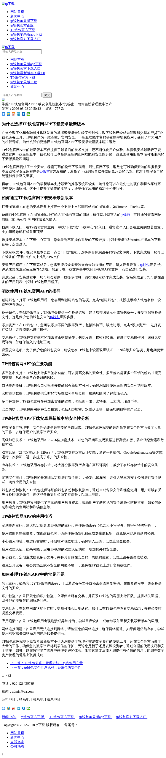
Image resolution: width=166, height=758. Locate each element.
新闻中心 (17, 16)
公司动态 (17, 746)
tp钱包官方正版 (22, 25)
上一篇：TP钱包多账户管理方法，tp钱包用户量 (46, 663)
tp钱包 (44, 171)
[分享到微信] (28, 114)
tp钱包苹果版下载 (23, 21)
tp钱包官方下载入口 (25, 39)
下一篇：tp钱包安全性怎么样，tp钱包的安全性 (45, 667)
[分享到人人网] (23, 114)
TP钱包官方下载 (22, 30)
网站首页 (17, 12)
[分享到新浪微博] (13, 114)
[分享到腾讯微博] (18, 114)
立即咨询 (17, 742)
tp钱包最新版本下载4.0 (27, 73)
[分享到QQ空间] (8, 114)
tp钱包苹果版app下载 (26, 34)
